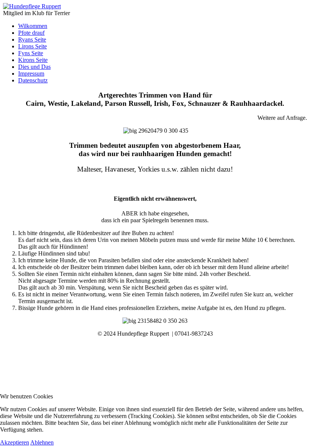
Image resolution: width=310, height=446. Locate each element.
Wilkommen (32, 26)
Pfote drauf (31, 32)
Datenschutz (33, 80)
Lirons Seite (32, 46)
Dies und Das (34, 66)
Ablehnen (42, 442)
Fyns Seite (30, 53)
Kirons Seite (33, 60)
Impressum (31, 73)
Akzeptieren (14, 442)
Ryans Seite (32, 39)
